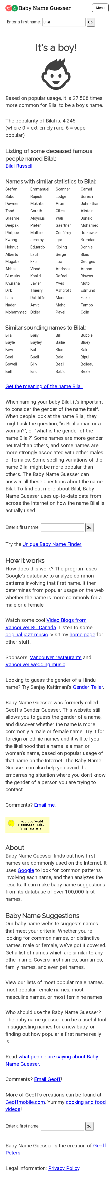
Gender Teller (88, 687)
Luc (59, 261)
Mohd (61, 305)
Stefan (11, 189)
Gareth (36, 211)
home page (82, 634)
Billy (33, 364)
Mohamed (89, 225)
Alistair (87, 211)
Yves (60, 283)
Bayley (36, 342)
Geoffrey (63, 233)
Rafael (61, 276)
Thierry (36, 290)
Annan (86, 269)
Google (26, 870)
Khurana (12, 283)
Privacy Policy (63, 1168)
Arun (60, 203)
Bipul (85, 357)
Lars (9, 298)
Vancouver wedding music (35, 664)
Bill (58, 335)
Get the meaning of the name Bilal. (44, 386)
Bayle (10, 342)
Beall (60, 364)
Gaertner (63, 225)
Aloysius (37, 218)
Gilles (60, 211)
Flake (85, 298)
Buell (34, 357)
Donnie (87, 247)
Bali (84, 350)
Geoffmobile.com (25, 1102)
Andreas (63, 269)
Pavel (60, 312)
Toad (9, 211)
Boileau (87, 364)
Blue (59, 350)
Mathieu (37, 233)
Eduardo (37, 247)
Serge (61, 254)
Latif (34, 254)
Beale (86, 371)
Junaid (86, 218)
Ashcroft (63, 290)
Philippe (12, 233)
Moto (85, 283)
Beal (9, 357)
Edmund (88, 290)
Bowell (11, 364)
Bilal (9, 335)
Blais (85, 254)
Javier (35, 283)
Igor (59, 240)
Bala (59, 357)
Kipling (61, 247)
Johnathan (90, 203)
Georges (88, 261)
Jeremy (37, 240)
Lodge (61, 196)
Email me (44, 805)
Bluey (85, 342)
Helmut (11, 247)
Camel (86, 189)
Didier (35, 312)
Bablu (61, 371)
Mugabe (12, 261)
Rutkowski (89, 233)
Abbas (11, 269)
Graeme (12, 218)
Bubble (87, 335)
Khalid (35, 276)
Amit (34, 305)
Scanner (63, 189)
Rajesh (36, 196)
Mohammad (16, 312)
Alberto (11, 254)
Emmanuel (39, 189)
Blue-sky (12, 276)
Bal (33, 350)
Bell (8, 371)
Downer (12, 203)
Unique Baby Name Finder (52, 544)
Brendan (88, 240)
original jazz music (26, 634)
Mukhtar (37, 203)
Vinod (35, 269)
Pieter (35, 225)
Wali (59, 218)
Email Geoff (47, 1079)
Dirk (8, 290)
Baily (34, 335)
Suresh (87, 196)
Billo (34, 371)
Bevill (9, 350)
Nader (10, 305)
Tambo (87, 305)
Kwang (11, 240)
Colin (85, 312)
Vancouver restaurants (56, 657)
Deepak (11, 225)
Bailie (60, 342)
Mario (61, 298)
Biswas (87, 276)
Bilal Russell (18, 166)
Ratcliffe (37, 298)
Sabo (9, 196)
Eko (33, 261)
